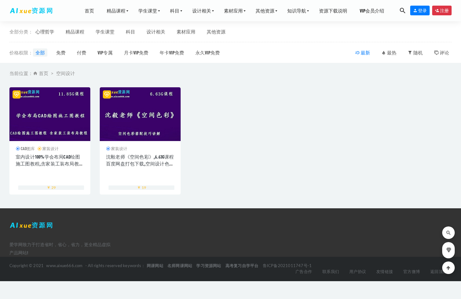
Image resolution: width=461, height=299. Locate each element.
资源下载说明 (333, 10)
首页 (89, 10)
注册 (444, 10)
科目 (174, 10)
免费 (61, 52)
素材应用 (233, 10)
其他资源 (265, 10)
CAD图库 (28, 148)
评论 (444, 52)
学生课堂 (147, 10)
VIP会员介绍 (372, 10)
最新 (365, 52)
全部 (40, 52)
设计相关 (201, 10)
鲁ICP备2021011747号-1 (287, 266)
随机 (417, 52)
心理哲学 (44, 31)
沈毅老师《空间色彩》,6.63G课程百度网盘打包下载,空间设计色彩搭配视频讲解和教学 (140, 163)
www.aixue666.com (64, 266)
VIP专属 (105, 52)
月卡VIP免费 (136, 52)
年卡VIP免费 (172, 52)
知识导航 (296, 10)
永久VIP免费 (207, 52)
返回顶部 (438, 272)
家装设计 (50, 148)
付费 (81, 52)
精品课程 (116, 10)
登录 (422, 10)
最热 (391, 52)
